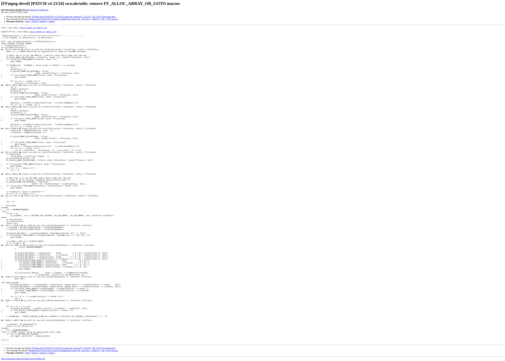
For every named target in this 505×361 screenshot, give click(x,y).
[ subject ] (43, 21)
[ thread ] (34, 21)
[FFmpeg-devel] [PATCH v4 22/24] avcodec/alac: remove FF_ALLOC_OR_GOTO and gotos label (73, 17)
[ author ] (51, 21)
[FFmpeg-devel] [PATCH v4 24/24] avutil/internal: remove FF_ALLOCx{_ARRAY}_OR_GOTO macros (73, 19)
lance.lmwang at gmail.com (37, 10)
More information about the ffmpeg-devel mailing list (23, 359)
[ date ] (27, 21)
